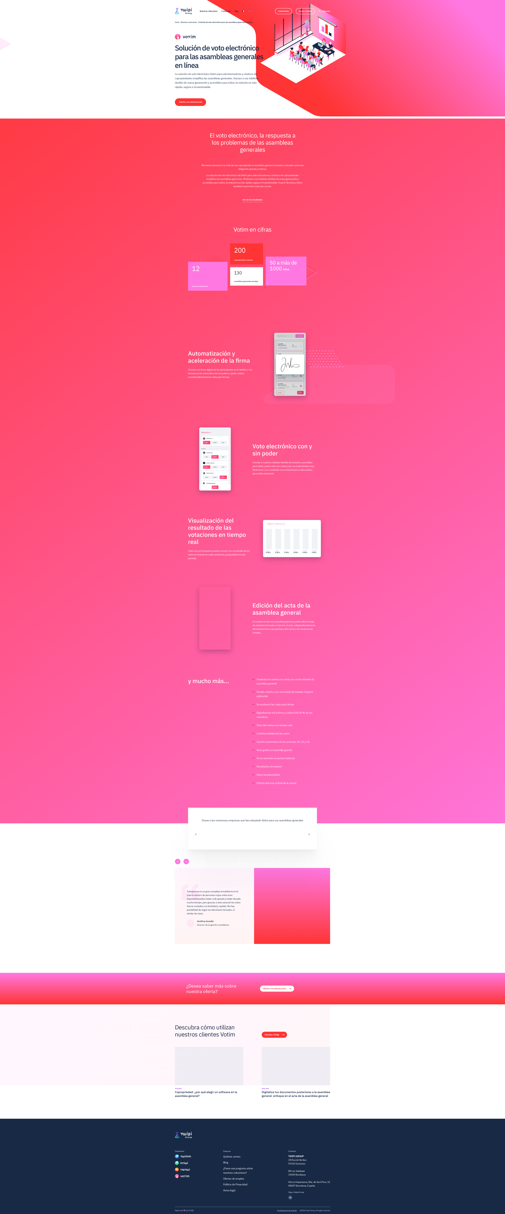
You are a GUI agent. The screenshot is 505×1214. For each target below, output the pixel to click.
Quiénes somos (232, 1156)
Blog (236, 11)
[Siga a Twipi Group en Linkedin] (309, 1197)
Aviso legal (229, 1190)
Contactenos (283, 11)
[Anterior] (196, 832)
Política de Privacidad (235, 1184)
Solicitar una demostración (190, 102)
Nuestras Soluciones (208, 11)
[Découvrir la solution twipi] (183, 1156)
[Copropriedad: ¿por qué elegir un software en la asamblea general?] (209, 1072)
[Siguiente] (309, 832)
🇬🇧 (250, 11)
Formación (226, 11)
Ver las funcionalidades (252, 200)
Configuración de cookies (287, 1210)
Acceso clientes (305, 11)
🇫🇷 (243, 11)
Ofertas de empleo (233, 1178)
